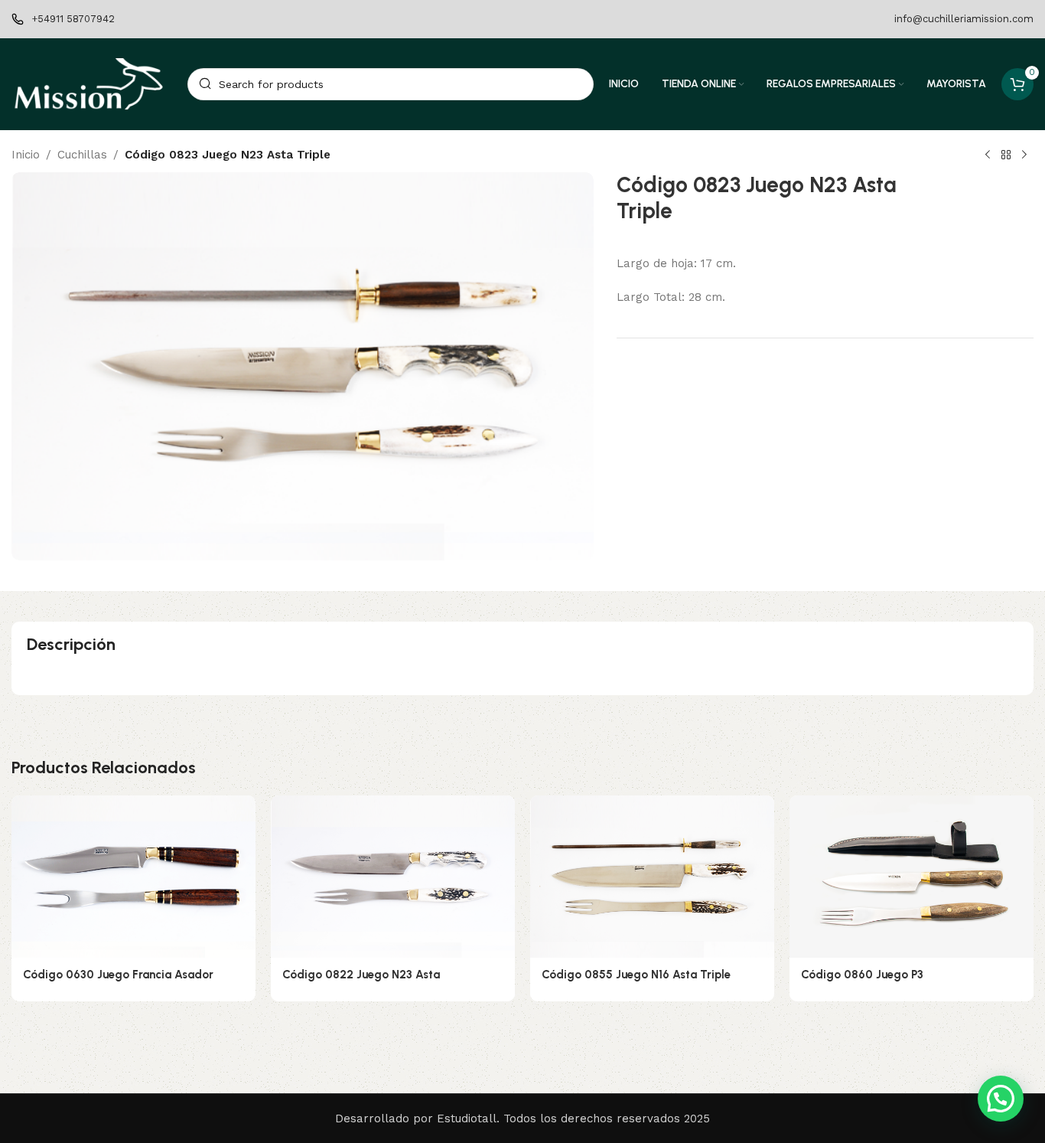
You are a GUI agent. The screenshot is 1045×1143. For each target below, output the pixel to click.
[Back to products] (1006, 155)
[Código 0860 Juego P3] (911, 876)
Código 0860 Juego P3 (862, 974)
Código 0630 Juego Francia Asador (118, 974)
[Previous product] (987, 155)
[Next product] (1024, 155)
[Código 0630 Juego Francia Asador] (133, 876)
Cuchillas (82, 155)
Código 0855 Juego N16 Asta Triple (636, 974)
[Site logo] (91, 83)
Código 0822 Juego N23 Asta (361, 974)
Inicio (25, 155)
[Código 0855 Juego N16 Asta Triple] (652, 876)
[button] (1001, 1099)
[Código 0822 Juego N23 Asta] (393, 876)
